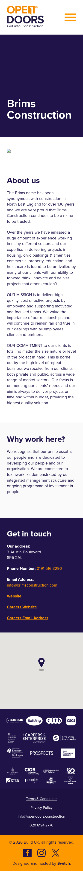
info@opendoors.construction (41, 816)
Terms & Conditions (41, 798)
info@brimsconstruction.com (32, 585)
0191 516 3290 (49, 568)
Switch (63, 863)
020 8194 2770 (41, 825)
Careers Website (22, 607)
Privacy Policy (41, 807)
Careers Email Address (27, 618)
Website (14, 596)
